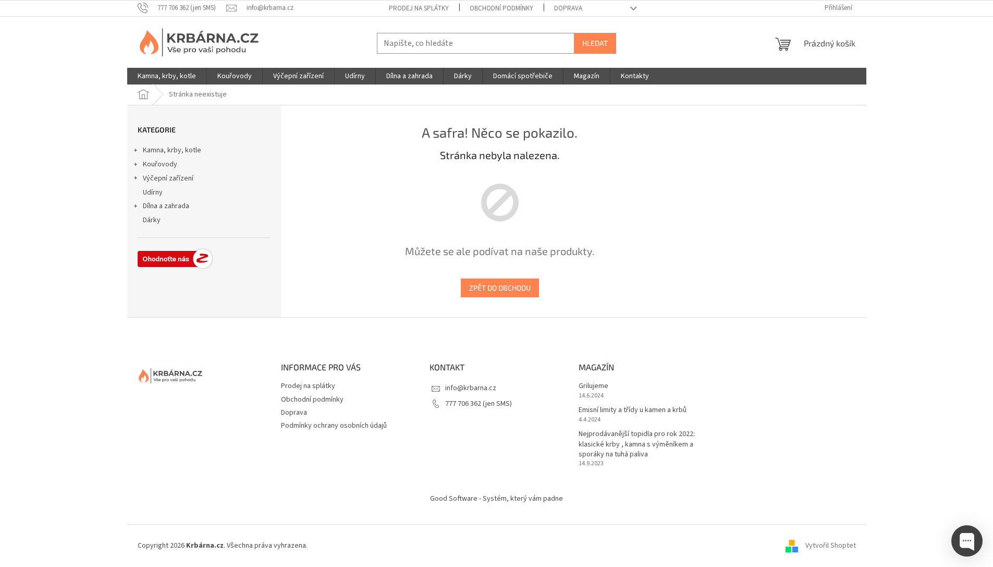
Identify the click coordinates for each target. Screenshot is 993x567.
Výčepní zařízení (168, 178)
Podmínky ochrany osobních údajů (334, 425)
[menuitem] (166, 76)
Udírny (153, 192)
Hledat (595, 43)
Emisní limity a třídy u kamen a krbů (632, 410)
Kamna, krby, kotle (172, 150)
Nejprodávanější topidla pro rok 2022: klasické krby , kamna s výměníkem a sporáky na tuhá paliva (637, 444)
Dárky (152, 220)
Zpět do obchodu (500, 287)
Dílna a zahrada (166, 206)
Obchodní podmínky (501, 8)
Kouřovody (160, 164)
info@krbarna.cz (470, 388)
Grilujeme (593, 386)
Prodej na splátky (419, 8)
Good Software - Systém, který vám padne (496, 498)
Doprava (568, 8)
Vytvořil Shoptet (830, 545)
